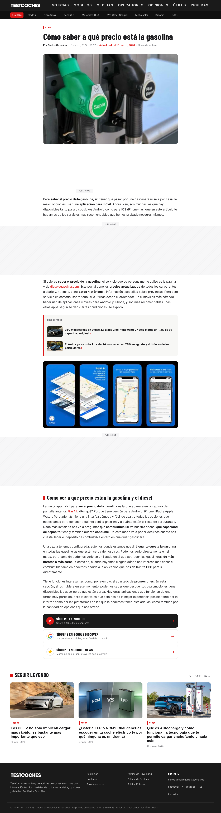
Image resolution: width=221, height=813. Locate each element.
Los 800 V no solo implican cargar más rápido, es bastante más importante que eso (40, 732)
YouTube (190, 786)
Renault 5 (69, 14)
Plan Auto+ (50, 14)
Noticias (60, 5)
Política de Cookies (138, 779)
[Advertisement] (119, 169)
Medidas (105, 5)
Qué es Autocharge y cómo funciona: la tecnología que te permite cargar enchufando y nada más (177, 734)
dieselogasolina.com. (65, 286)
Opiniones (158, 5)
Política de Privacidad (139, 773)
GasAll (72, 511)
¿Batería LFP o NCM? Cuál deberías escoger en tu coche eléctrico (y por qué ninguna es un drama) (110, 732)
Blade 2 (32, 14)
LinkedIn (173, 794)
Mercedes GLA (90, 14)
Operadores (131, 5)
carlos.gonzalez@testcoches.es (186, 779)
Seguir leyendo (32, 675)
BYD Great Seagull (117, 14)
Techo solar (141, 14)
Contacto (92, 779)
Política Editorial (136, 784)
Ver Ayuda (200, 676)
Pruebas (199, 5)
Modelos (83, 5)
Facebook (173, 786)
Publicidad (92, 773)
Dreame (159, 14)
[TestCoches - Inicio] (25, 5)
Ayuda (48, 27)
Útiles (179, 5)
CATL (175, 14)
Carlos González (57, 45)
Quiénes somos (95, 784)
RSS (200, 786)
